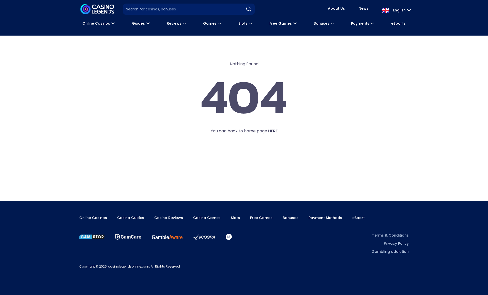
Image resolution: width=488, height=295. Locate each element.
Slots (243, 23)
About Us (336, 8)
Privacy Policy (396, 243)
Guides (138, 23)
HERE (273, 131)
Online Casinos (96, 23)
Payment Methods (325, 217)
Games (210, 23)
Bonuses (321, 23)
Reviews (174, 23)
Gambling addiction (390, 251)
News (364, 8)
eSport (358, 217)
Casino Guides (130, 217)
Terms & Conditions (390, 235)
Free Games (280, 23)
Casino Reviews (168, 217)
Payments (360, 23)
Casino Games (207, 217)
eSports (398, 23)
